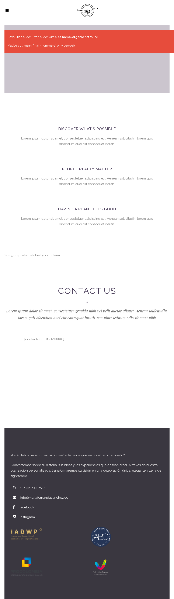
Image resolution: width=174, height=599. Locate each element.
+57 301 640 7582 (32, 488)
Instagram (27, 517)
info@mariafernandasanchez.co (44, 498)
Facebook (26, 507)
